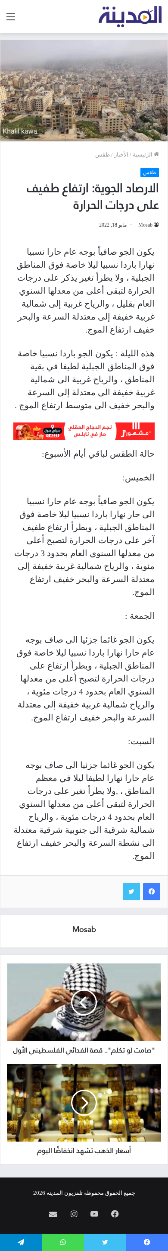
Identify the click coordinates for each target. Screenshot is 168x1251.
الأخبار (121, 154)
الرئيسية (143, 154)
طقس (102, 154)
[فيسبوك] (151, 891)
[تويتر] (131, 891)
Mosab (145, 225)
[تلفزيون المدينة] (130, 16)
